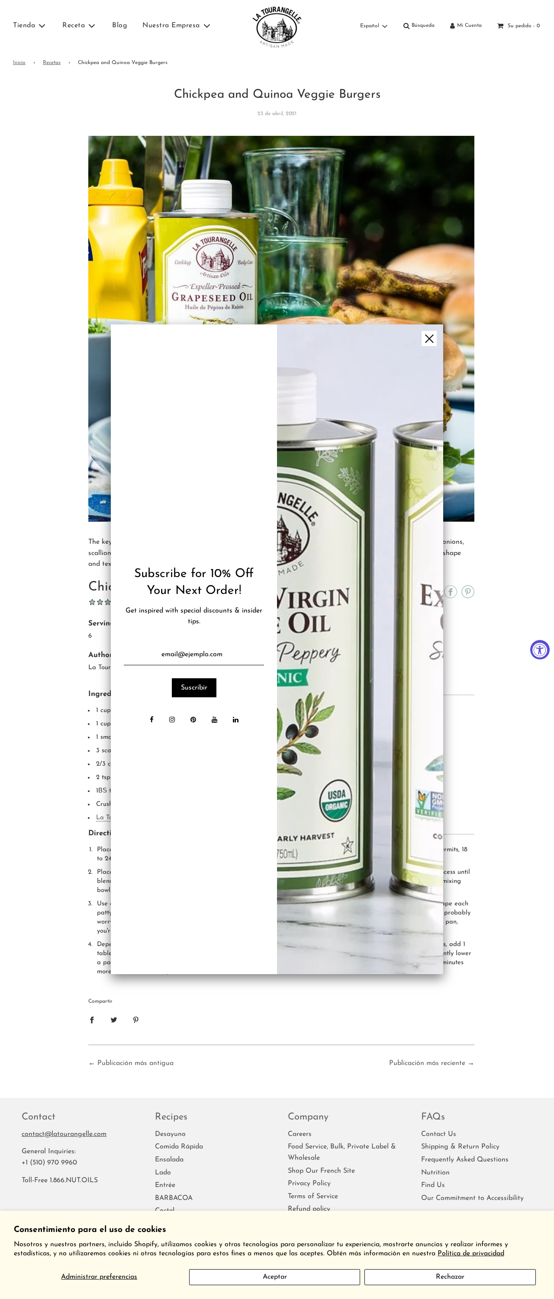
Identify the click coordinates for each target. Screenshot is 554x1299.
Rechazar (450, 1276)
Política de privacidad (471, 1253)
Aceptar (275, 1276)
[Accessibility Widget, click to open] (540, 649)
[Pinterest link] (193, 720)
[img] (360, 649)
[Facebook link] (151, 720)
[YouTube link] (214, 720)
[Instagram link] (172, 720)
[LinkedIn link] (235, 720)
